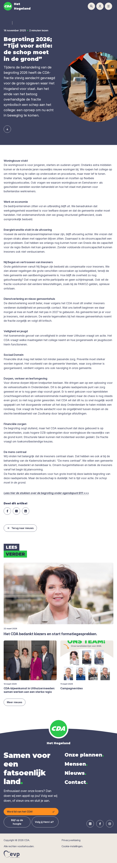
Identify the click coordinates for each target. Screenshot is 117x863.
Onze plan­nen (84, 755)
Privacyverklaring (71, 840)
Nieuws (75, 773)
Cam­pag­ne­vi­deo (71, 688)
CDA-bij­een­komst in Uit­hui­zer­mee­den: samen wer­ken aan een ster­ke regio (29, 690)
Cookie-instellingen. (72, 846)
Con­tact (76, 782)
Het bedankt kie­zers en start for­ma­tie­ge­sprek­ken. (50, 634)
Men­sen (76, 764)
